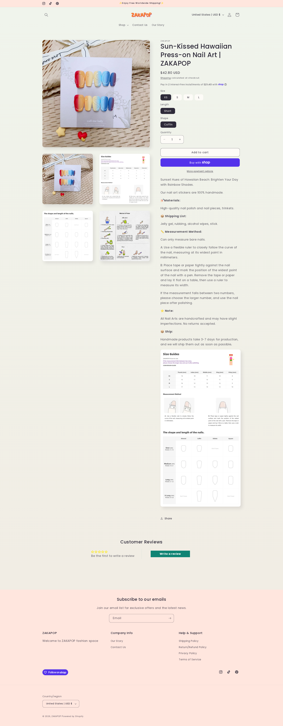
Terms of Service (190, 659)
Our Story (117, 641)
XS (166, 97)
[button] (46, 15)
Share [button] (168, 518)
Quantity (165, 132)
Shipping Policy (188, 641)
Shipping (165, 77)
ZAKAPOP (56, 716)
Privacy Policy (188, 653)
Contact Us (118, 647)
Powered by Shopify (73, 716)
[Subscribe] (170, 618)
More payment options (200, 171)
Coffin (168, 124)
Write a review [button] (170, 554)
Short (168, 110)
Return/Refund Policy (193, 647)
